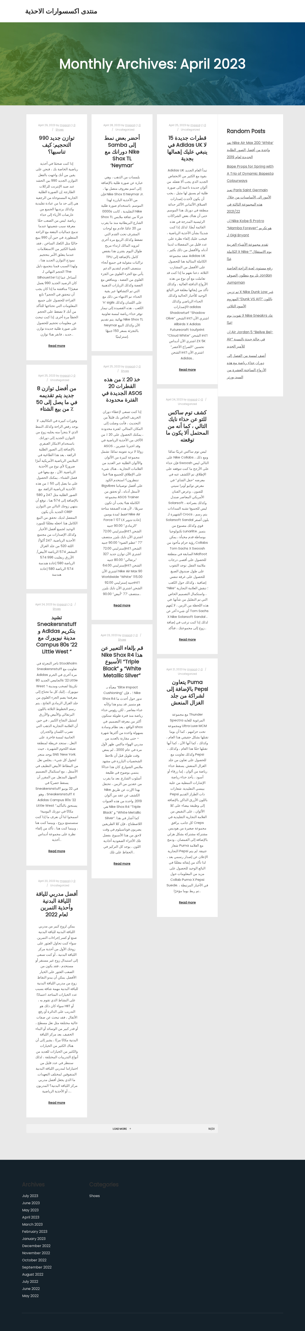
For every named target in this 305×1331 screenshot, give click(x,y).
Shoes (60, 129)
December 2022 (36, 1245)
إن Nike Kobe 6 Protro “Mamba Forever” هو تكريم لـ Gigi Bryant (249, 228)
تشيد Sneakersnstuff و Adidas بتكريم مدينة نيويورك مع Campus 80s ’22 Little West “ (56, 634)
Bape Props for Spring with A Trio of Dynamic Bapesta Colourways (250, 173)
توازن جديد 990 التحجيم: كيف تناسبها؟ (57, 144)
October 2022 (34, 1260)
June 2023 (31, 1203)
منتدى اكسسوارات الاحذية (47, 11)
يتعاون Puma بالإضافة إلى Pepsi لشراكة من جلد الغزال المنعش (187, 692)
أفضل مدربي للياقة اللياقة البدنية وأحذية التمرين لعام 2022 (57, 904)
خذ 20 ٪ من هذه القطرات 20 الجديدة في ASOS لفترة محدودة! (122, 390)
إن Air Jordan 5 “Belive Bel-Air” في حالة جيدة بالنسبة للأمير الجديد (250, 339)
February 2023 (34, 1231)
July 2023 (30, 1195)
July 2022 (30, 1281)
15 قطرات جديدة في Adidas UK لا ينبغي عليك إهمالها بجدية (187, 148)
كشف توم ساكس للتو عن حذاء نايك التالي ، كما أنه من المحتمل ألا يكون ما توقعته (187, 426)
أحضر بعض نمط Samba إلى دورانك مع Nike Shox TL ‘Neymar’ (122, 151)
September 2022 (37, 1267)
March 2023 (32, 1224)
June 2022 (31, 1288)
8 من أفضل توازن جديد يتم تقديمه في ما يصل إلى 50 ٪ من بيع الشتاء (56, 398)
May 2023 (30, 1210)
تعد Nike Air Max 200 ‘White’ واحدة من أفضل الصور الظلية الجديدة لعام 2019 (250, 150)
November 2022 (36, 1253)
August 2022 (32, 1274)
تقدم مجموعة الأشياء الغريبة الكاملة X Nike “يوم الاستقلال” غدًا (249, 251)
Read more (56, 346)
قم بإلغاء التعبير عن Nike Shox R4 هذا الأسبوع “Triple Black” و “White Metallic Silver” (122, 661)
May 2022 (30, 1295)
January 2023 (34, 1238)
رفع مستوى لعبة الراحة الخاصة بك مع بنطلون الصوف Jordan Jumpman (250, 275)
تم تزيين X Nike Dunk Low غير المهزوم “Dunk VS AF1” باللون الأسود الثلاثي (250, 299)
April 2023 (30, 1217)
